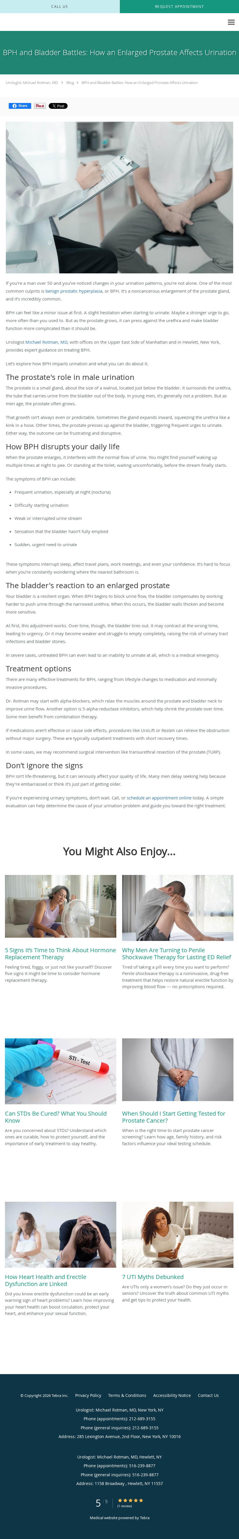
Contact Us (208, 1395)
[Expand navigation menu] (231, 22)
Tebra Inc (59, 1395)
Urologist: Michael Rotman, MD (32, 82)
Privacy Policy (88, 1395)
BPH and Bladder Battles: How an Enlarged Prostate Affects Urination (140, 82)
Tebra (145, 1517)
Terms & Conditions (127, 1395)
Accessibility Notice (172, 1395)
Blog (70, 82)
